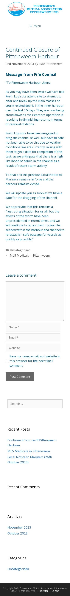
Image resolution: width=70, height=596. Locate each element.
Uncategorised (20, 250)
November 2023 (19, 527)
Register (44, 590)
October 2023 (17, 533)
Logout (55, 590)
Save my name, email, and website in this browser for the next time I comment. (35, 361)
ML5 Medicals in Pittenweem (30, 255)
